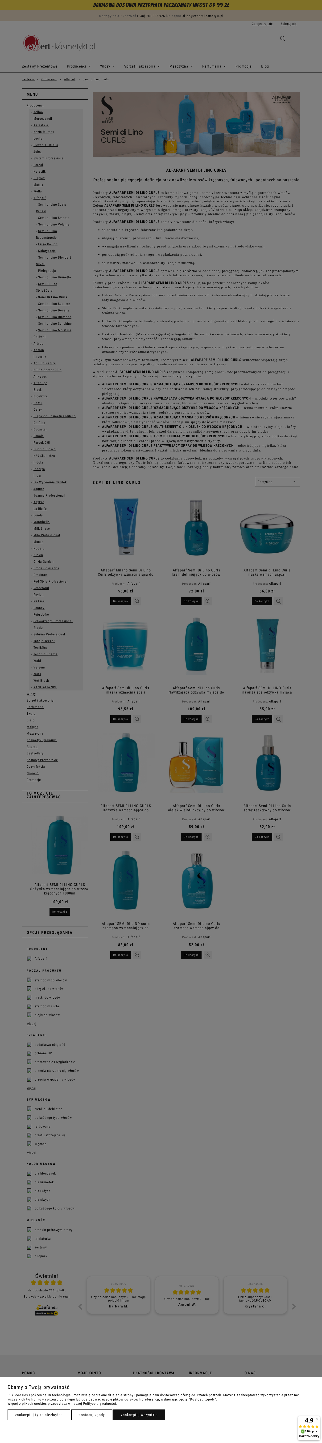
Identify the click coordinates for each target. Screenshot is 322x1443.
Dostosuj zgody (92, 1415)
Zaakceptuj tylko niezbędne (39, 1415)
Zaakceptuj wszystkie (139, 1415)
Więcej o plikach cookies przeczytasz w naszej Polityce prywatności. (62, 1403)
